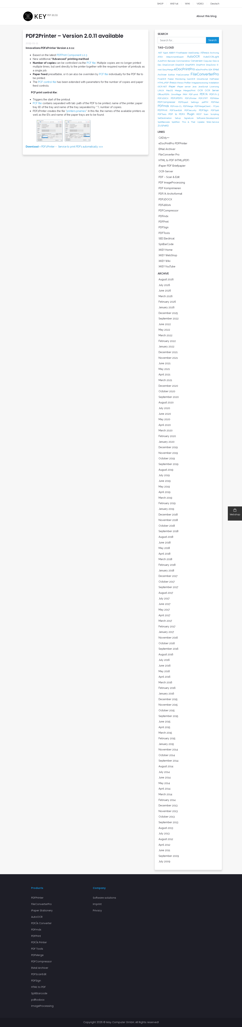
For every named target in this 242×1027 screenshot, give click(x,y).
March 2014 (165, 794)
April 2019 (164, 491)
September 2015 (168, 715)
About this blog (206, 16)
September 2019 (168, 464)
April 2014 (164, 788)
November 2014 (168, 749)
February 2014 (167, 799)
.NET (160, 53)
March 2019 (165, 497)
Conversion (197, 60)
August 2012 (166, 839)
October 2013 (167, 816)
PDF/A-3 (214, 94)
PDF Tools (37, 949)
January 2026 (167, 307)
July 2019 (164, 475)
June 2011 (164, 850)
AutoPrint (162, 61)
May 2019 (164, 486)
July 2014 (164, 771)
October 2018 (167, 525)
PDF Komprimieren (170, 188)
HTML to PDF (38, 987)
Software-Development (208, 118)
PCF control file (47, 81)
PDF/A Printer (39, 942)
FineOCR (162, 79)
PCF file (91, 62)
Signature (188, 118)
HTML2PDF (163, 82)
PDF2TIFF (203, 98)
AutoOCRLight (211, 56)
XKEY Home (166, 249)
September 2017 (168, 587)
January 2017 (166, 631)
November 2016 (168, 637)
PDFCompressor (166, 102)
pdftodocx (37, 1000)
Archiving (214, 53)
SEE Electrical (167, 238)
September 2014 (168, 760)
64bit (165, 53)
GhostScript (202, 79)
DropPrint (200, 65)
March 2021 (165, 380)
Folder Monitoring (176, 79)
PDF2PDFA (177, 98)
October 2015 (167, 710)
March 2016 (165, 682)
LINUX (161, 90)
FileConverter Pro (169, 154)
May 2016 (164, 671)
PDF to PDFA (176, 114)
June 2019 (165, 480)
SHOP (160, 3)
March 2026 (166, 296)
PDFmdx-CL (176, 106)
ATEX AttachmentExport (171, 57)
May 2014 (164, 783)
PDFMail (215, 102)
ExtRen (171, 74)
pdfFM (205, 102)
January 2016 (166, 693)
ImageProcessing (42, 1006)
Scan (206, 114)
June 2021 (164, 363)
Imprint (97, 904)
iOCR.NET (162, 86)
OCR (200, 90)
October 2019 (167, 458)
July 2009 (164, 861)
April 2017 (164, 615)
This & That (188, 122)
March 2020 (166, 430)
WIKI (187, 3)
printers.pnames (76, 110)
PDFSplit (215, 110)
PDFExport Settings (188, 102)
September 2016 (168, 648)
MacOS (169, 90)
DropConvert (168, 65)
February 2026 (167, 301)
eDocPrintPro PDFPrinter (173, 143)
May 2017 (164, 609)
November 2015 (168, 704)
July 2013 (164, 833)
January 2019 (166, 508)
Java (194, 86)
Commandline (183, 61)
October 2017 (167, 581)
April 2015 (164, 727)
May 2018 (164, 547)
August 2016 (166, 654)
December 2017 (168, 575)
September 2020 (169, 396)
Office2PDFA (163, 94)
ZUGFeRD (163, 125)
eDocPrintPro (184, 69)
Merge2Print (189, 90)
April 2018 (164, 553)
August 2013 (166, 827)
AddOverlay (193, 53)
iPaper (172, 86)
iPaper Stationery (42, 910)
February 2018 (167, 564)
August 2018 (166, 536)
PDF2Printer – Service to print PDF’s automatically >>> (64, 146)
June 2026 (165, 290)
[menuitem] (211, 3)
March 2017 (165, 620)
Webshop (235, 514)
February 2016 (167, 687)
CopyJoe (208, 61)
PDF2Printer (190, 98)
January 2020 (167, 441)
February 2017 (167, 626)
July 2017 (164, 598)
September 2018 (168, 531)
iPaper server (184, 86)
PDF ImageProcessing (172, 182)
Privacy (97, 910)
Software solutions (104, 898)
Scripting (214, 114)
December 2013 (168, 805)
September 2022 (169, 318)
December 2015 (168, 699)
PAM (185, 94)
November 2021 (168, 357)
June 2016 (165, 665)
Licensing (214, 86)
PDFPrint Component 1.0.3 (72, 54)
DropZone (211, 65)
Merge (178, 90)
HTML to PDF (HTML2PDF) (174, 160)
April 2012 (164, 844)
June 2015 (164, 721)
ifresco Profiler (184, 82)
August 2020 (166, 402)
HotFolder (214, 79)
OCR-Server (166, 171)
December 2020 (168, 385)
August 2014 (166, 766)
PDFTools (162, 114)
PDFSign (203, 110)
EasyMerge (167, 69)
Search (212, 40)
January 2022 (166, 346)
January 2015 (166, 743)
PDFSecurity (190, 110)
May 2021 (164, 368)
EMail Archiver (167, 149)
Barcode (171, 61)
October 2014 (167, 755)
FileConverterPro (205, 74)
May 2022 (164, 329)
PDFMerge (188, 106)
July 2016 (164, 659)
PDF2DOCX (163, 98)
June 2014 (165, 777)
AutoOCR (193, 56)
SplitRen (176, 122)
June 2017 (164, 603)
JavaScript (203, 86)
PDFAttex (214, 98)
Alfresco (204, 52)
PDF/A (204, 94)
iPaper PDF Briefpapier (172, 165)
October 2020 (167, 391)
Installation (214, 82)
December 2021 (168, 352)
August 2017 (166, 592)
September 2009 (169, 855)
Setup (178, 118)
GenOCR (191, 79)
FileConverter (182, 74)
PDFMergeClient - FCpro (207, 106)
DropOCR (179, 65)
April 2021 (164, 374)
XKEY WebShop (168, 255)
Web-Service (212, 122)
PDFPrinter (37, 898)
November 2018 (168, 519)
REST (199, 114)
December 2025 (168, 312)
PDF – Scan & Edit (169, 176)
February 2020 (167, 436)
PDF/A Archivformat (170, 193)
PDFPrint (162, 110)
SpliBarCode (166, 244)
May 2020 (164, 419)
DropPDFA (190, 65)
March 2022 (165, 335)
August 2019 (166, 469)
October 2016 (167, 643)
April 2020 (165, 424)
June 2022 (165, 324)
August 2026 (166, 279)
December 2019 (168, 447)
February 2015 (167, 738)
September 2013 (168, 822)
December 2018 (168, 514)
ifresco (173, 82)
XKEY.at (174, 3)
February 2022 (167, 340)
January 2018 (166, 570)
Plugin (190, 113)
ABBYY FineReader (178, 53)
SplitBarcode (164, 122)
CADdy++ (164, 137)
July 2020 (164, 408)
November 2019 (168, 452)
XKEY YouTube (167, 266)
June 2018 (165, 542)
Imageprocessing (200, 82)
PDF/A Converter (41, 923)
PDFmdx (163, 106)
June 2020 (165, 413)
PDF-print (193, 94)
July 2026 (164, 284)
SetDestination (165, 118)
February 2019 (167, 503)
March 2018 (165, 559)
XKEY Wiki (164, 260)
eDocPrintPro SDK (204, 69)
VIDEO (200, 3)
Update (200, 122)
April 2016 (164, 676)
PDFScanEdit (176, 110)
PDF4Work (165, 204)
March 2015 (165, 732)
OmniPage (176, 94)
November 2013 (168, 811)
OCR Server (212, 90)
